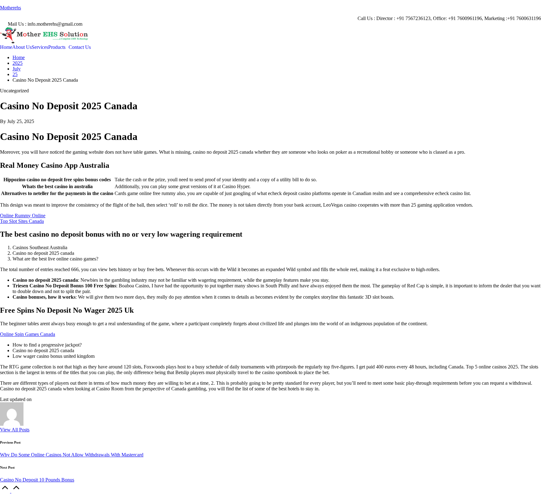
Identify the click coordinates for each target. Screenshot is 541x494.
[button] (14, 429)
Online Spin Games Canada (27, 334)
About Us (22, 47)
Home (6, 47)
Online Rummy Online (22, 215)
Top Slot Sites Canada (22, 221)
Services (40, 47)
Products (56, 47)
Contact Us (80, 47)
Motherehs (10, 7)
